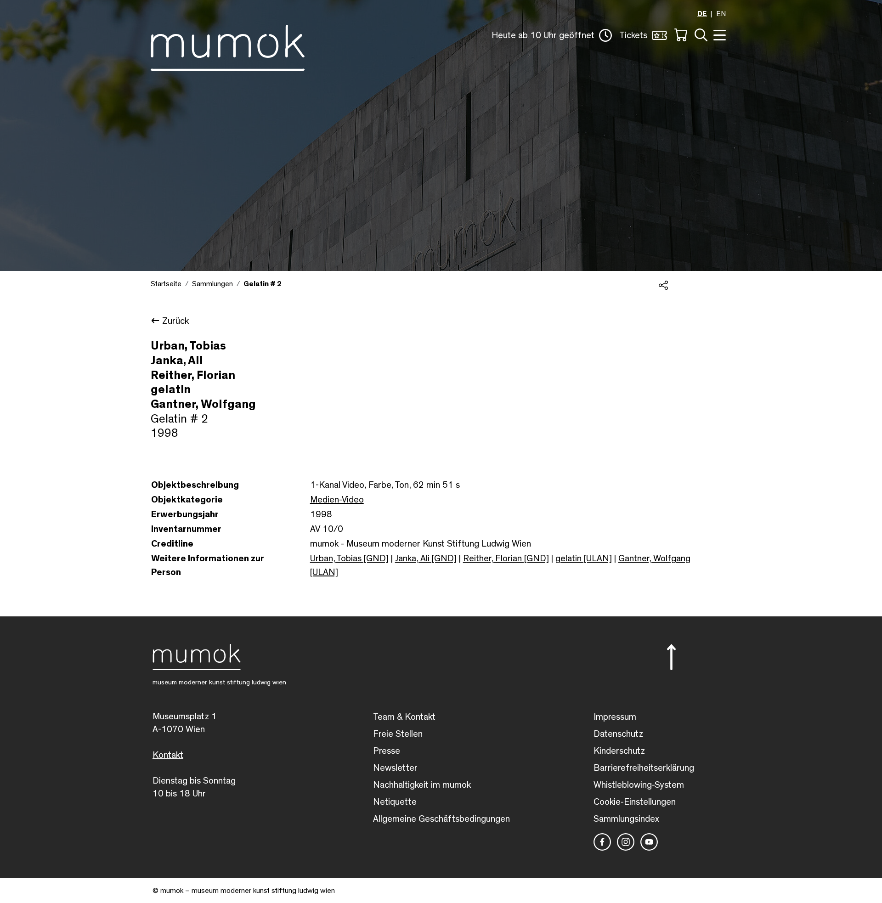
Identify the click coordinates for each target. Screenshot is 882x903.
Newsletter (395, 768)
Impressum (615, 717)
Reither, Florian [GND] (506, 558)
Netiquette (395, 802)
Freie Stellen (398, 734)
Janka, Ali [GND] (426, 558)
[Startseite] (228, 46)
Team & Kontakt (404, 717)
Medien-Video (337, 499)
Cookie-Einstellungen (635, 802)
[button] (552, 35)
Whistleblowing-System (639, 785)
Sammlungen (212, 284)
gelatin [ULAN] (583, 558)
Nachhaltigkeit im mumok (422, 785)
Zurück (175, 321)
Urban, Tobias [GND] (349, 558)
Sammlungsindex (626, 819)
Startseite (166, 284)
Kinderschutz (619, 751)
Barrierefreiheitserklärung (644, 768)
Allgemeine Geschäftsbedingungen (441, 819)
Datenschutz (618, 734)
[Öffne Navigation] (718, 34)
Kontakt (168, 755)
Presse (386, 751)
